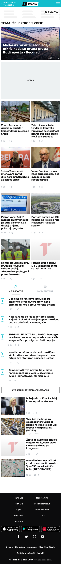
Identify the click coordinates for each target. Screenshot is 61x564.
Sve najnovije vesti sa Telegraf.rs (30, 390)
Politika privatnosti (26, 553)
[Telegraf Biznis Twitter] (26, 537)
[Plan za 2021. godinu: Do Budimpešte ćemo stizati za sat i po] (45, 249)
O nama (9, 547)
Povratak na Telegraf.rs (9, 3)
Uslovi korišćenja (47, 547)
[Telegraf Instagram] (34, 537)
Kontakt (40, 553)
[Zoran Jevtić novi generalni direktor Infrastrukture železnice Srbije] (15, 111)
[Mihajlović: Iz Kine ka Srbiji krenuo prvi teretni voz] (13, 406)
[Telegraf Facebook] (18, 537)
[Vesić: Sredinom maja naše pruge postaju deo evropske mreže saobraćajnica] (45, 157)
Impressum (32, 547)
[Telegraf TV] (42, 537)
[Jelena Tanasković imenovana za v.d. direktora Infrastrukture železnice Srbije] (15, 157)
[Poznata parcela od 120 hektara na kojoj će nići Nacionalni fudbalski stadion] (45, 203)
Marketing (20, 547)
